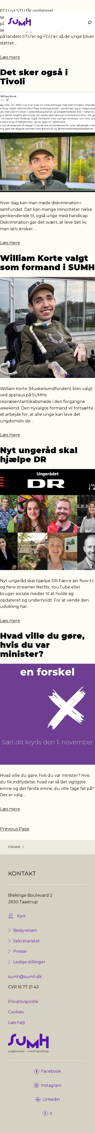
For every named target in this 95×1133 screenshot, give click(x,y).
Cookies (16, 1012)
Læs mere (10, 57)
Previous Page (14, 829)
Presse (20, 951)
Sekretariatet (26, 941)
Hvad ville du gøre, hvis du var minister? (42, 645)
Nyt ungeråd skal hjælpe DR (39, 455)
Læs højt (16, 1022)
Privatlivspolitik (23, 1001)
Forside (14, 847)
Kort (21, 916)
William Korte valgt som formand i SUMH (47, 263)
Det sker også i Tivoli (34, 77)
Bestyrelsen (25, 930)
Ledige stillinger (29, 962)
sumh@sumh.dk (25, 976)
